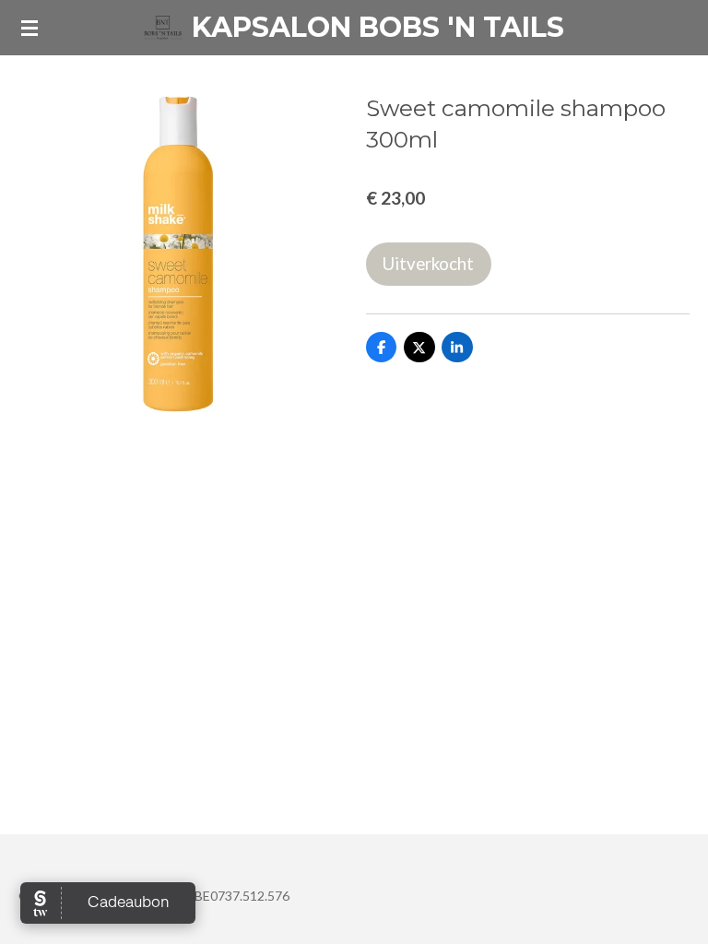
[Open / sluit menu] (29, 27)
